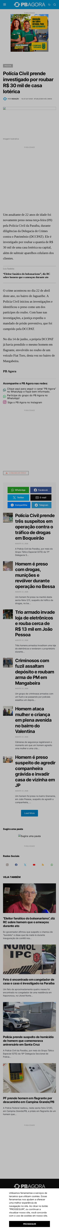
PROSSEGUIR (29, 1224)
